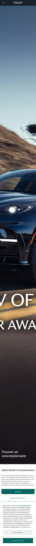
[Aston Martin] (18, 2)
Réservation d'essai (18, 498)
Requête (18, 492)
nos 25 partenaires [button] (24, 505)
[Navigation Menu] (3, 3)
